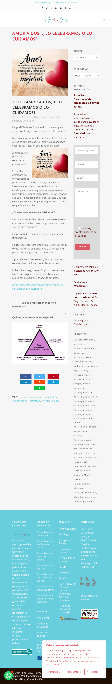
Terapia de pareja (83, 501)
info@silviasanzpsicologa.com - (49, 2)
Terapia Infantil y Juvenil (67, 559)
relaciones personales (85, 457)
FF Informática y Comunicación (30, 677)
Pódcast (78, 448)
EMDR (62, 566)
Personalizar (54, 671)
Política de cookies (42, 634)
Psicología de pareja (84, 401)
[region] (74, 659)
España (77, 361)
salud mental (80, 462)
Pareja (43, 117)
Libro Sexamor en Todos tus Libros (45, 577)
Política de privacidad (42, 625)
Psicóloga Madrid (82, 440)
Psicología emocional (84, 405)
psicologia (79, 388)
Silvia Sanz (28, 120)
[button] (8, 675)
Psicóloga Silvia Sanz (84, 444)
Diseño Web (19, 676)
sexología (85, 470)
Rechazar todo (74, 671)
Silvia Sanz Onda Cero (85, 492)
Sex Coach (64, 578)
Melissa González (83, 375)
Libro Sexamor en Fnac (45, 567)
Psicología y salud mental (83, 420)
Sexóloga (64, 534)
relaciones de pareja (84, 453)
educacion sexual (82, 357)
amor (23, 397)
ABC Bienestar (81, 339)
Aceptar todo (93, 671)
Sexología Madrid (82, 475)
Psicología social (82, 414)
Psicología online (64, 550)
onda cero (79, 379)
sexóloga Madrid (82, 483)
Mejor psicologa (90, 366)
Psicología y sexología (85, 426)
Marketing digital (36, 676)
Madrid (77, 366)
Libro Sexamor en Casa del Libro (45, 544)
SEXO (76, 470)
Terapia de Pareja (65, 541)
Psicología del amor (83, 392)
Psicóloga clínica (68, 528)
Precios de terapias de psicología (65, 609)
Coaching (64, 572)
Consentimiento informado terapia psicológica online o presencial (67, 592)
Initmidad (34, 400)
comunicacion (35, 397)
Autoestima (79, 344)
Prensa (86, 383)
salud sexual (80, 466)
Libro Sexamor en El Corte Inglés (45, 556)
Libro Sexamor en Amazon (45, 534)
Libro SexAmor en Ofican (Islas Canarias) (45, 598)
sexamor (92, 466)
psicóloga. (79, 435)
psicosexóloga (81, 431)
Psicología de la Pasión (85, 396)
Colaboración (80, 353)
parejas (77, 383)
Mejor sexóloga (81, 370)
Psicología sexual (82, 410)
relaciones (88, 448)
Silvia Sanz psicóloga (84, 497)
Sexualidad (79, 479)
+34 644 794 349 (70, 2)
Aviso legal (43, 618)
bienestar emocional (84, 348)
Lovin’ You (87, 361)
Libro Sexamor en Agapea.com (45, 588)
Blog (36, 117)
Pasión (54, 400)
